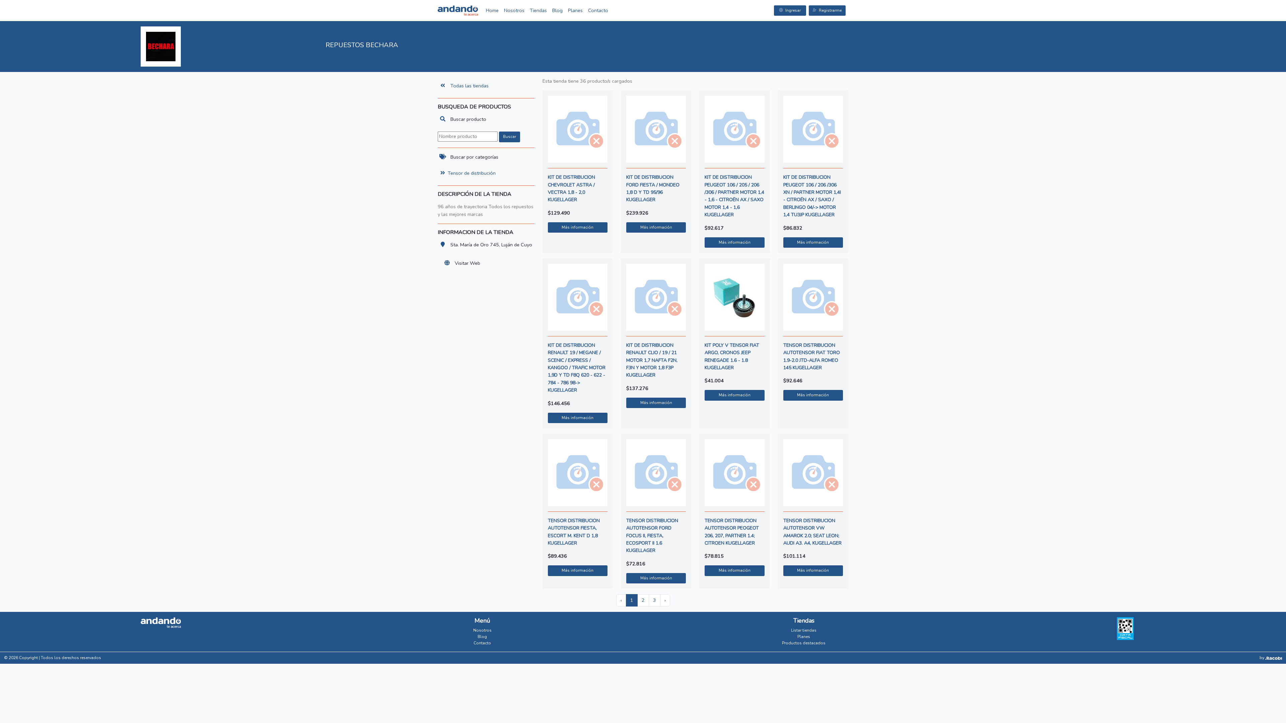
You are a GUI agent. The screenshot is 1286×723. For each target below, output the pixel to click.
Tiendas (538, 10)
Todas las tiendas (469, 85)
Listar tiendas (803, 630)
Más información (577, 227)
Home (492, 10)
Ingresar (793, 10)
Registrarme (830, 10)
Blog (557, 10)
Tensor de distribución (472, 173)
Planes (575, 10)
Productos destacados (804, 643)
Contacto (598, 10)
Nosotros (514, 10)
